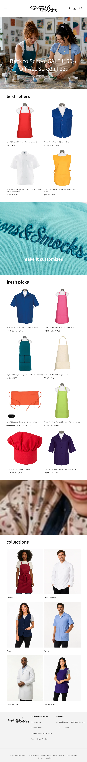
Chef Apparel (50, 597)
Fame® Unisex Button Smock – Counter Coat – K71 (60, 469)
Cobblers (48, 704)
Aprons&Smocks (20, 756)
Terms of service (58, 755)
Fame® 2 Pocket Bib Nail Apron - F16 (56, 375)
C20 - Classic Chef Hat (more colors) (18, 469)
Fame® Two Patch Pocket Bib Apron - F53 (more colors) (62, 422)
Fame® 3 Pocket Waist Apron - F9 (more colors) (22, 422)
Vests (9, 651)
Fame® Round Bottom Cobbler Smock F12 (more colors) (60, 190)
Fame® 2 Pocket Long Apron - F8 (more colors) (59, 327)
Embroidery (36, 722)
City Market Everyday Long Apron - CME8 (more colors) (25, 375)
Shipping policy (72, 755)
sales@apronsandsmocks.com (70, 721)
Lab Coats (11, 704)
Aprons (10, 597)
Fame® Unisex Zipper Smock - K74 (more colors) (22, 327)
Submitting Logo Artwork (41, 733)
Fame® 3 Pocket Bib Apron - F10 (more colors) (22, 142)
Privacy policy (34, 755)
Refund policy (46, 755)
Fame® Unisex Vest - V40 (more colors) (56, 142)
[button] (5, 8)
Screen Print (36, 727)
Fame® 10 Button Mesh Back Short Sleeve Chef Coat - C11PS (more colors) (24, 190)
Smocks (47, 651)
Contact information (45, 758)
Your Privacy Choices (39, 739)
